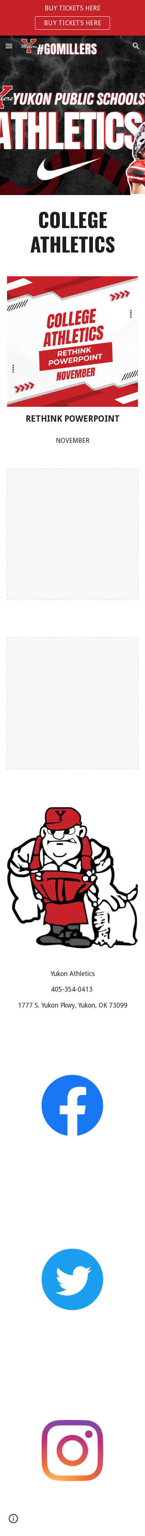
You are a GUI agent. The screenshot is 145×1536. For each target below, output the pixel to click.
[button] (9, 46)
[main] (72, 231)
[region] (72, 18)
